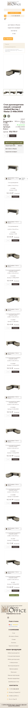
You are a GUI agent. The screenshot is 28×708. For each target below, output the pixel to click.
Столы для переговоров (14, 656)
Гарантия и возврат (14, 28)
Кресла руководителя (13, 665)
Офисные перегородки (13, 675)
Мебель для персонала (13, 659)
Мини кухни (13, 672)
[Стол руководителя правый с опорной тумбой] (13, 255)
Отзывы (14, 639)
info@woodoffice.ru (14, 695)
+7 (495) (15, 15)
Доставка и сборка (14, 25)
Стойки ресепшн (14, 662)
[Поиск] (23, 10)
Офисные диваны (13, 669)
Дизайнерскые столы (13, 681)
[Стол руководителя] (13, 167)
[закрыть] (27, 178)
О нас (14, 33)
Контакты (14, 30)
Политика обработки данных (23, 179)
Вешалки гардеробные (13, 678)
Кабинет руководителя (13, 653)
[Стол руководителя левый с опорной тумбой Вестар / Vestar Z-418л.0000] (13, 71)
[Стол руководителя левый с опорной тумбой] (13, 299)
